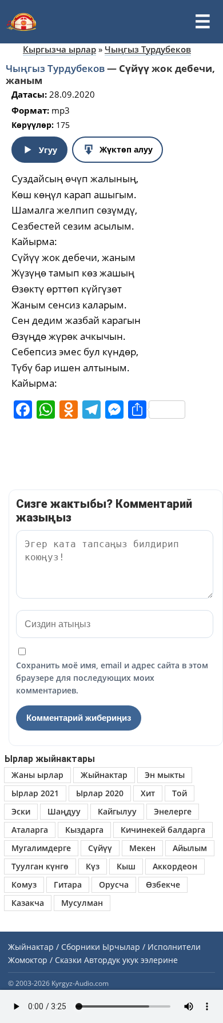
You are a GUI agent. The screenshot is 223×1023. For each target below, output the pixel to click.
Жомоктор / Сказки (45, 959)
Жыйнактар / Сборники (54, 946)
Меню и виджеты (202, 22)
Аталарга (29, 829)
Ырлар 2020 (100, 793)
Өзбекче (163, 884)
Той (179, 793)
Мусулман (82, 902)
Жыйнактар (104, 774)
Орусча (114, 884)
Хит (148, 793)
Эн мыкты (165, 774)
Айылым (190, 848)
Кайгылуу (117, 811)
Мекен (142, 848)
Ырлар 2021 (35, 793)
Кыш (126, 866)
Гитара (68, 884)
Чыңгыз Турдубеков (148, 49)
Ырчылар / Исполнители (151, 946)
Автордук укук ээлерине (131, 959)
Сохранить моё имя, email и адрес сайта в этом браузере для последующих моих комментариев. (112, 678)
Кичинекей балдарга (163, 829)
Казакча (27, 902)
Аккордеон (175, 866)
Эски (20, 811)
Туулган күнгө (40, 866)
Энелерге (173, 811)
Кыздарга (84, 829)
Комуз (24, 884)
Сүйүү (100, 848)
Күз (92, 866)
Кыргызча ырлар (59, 49)
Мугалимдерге (41, 848)
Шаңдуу (64, 811)
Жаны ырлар (37, 774)
